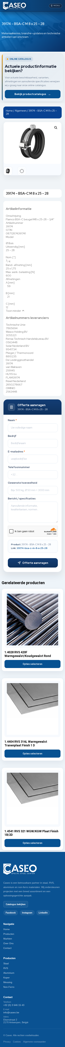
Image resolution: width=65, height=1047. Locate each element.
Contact (7, 948)
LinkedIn (43, 912)
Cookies (17, 1041)
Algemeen (20, 110)
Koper (6, 977)
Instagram (27, 912)
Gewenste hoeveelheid (22, 482)
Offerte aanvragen (35, 563)
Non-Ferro (8, 987)
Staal (6, 963)
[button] (56, 128)
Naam (12, 420)
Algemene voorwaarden (34, 1041)
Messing (7, 982)
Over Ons (8, 943)
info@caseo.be (11, 1012)
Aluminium (8, 973)
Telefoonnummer (19, 467)
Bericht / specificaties (22, 498)
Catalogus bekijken (16, 904)
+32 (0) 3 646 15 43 (13, 1005)
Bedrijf (12, 436)
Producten (8, 934)
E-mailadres (16, 451)
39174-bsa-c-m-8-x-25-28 (32, 548)
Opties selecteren (32, 664)
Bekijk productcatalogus (32, 94)
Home (9, 110)
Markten (7, 938)
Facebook (11, 912)
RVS (5, 968)
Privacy (7, 1041)
